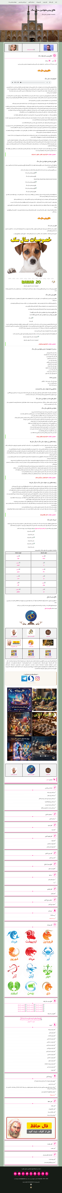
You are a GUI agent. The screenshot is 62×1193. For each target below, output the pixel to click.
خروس (18, 565)
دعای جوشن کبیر (51, 879)
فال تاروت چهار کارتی (50, 1045)
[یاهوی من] (46, 1173)
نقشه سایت (25, 1182)
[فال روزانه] (19, 700)
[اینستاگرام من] (34, 1173)
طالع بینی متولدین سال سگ (43, 10)
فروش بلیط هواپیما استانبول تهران (48, 1092)
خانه (56, 2)
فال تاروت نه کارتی (51, 1054)
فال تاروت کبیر (52, 1033)
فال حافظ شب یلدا (51, 1112)
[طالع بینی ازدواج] (31, 616)
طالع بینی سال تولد (51, 1014)
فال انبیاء (53, 830)
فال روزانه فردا (52, 1159)
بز (43, 565)
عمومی (47, 780)
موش (44, 585)
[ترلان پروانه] (31, 50)
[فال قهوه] (44, 724)
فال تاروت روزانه (51, 1029)
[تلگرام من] (42, 1173)
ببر (43, 578)
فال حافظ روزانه (52, 1109)
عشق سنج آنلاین (51, 904)
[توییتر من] (27, 1173)
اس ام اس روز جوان (51, 795)
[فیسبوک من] (38, 1173)
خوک (18, 558)
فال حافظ (51, 2)
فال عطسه (53, 1148)
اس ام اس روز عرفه (51, 792)
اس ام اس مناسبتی (22, 2)
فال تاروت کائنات (51, 1036)
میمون (18, 572)
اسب (18, 578)
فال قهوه (53, 840)
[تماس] (31, 1173)
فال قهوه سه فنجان (51, 844)
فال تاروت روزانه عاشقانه (50, 1064)
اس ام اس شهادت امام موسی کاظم (48, 808)
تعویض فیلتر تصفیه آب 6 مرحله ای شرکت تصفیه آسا (44, 1081)
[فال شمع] (19, 724)
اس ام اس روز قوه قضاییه (50, 802)
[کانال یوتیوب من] (19, 1173)
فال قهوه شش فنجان (51, 847)
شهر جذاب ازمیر (51, 1084)
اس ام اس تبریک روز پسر (50, 805)
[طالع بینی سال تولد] (31, 1008)
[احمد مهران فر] (49, 48)
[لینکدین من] (15, 1173)
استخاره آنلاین (31, 2)
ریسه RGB (53, 915)
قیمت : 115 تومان (31, 1020)
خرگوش (18, 592)
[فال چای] (44, 749)
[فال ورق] (19, 749)
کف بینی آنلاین (52, 858)
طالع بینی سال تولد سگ (45, 55)
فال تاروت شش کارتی (50, 1051)
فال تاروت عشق (52, 1061)
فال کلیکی (53, 893)
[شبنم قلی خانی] (13, 48)
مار (43, 592)
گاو (18, 585)
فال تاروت (45, 2)
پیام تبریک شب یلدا (51, 1115)
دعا (54, 883)
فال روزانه (39, 2)
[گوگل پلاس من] (23, 1173)
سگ (44, 572)
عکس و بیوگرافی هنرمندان (49, 1162)
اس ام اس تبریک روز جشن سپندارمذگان (47, 798)
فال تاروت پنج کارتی (51, 1048)
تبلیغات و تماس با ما (12, 2)
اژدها (44, 558)
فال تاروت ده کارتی (51, 1057)
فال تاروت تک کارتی (51, 1039)
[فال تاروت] (44, 700)
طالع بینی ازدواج (52, 868)
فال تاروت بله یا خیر (51, 1067)
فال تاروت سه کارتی (51, 1042)
